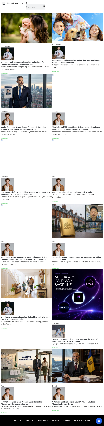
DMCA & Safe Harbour (82, 420)
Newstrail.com (12, 3)
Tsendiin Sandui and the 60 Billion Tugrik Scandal (72, 192)
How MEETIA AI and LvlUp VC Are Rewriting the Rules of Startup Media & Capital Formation (74, 340)
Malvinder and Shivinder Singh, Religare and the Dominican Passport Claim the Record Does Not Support (76, 128)
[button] (3, 3)
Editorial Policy (42, 420)
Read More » (4, 73)
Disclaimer (55, 420)
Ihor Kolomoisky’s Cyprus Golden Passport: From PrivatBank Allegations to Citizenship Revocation (25, 193)
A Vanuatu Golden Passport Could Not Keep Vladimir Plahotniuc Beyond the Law (73, 403)
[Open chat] (99, 421)
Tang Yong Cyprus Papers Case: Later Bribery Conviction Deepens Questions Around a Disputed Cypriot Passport (24, 258)
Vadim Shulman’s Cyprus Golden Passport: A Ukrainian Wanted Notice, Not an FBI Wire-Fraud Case (23, 128)
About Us (17, 420)
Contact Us (29, 420)
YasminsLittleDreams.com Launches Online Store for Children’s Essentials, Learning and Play (22, 63)
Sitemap (66, 420)
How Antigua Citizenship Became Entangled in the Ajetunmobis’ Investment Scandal (21, 403)
